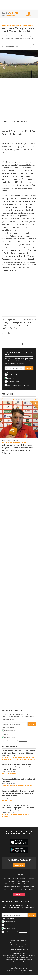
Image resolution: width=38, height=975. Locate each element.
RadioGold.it (24, 967)
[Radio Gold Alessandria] (10, 14)
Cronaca (4, 774)
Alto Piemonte (6, 759)
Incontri (9, 758)
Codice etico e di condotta (19, 945)
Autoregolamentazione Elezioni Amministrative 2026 (19, 956)
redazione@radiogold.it (26, 970)
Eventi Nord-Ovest (13, 382)
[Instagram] (21, 833)
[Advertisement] (19, 99)
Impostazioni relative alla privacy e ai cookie (19, 960)
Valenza (30, 25)
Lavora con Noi (29, 889)
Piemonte (15, 759)
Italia (10, 800)
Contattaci (19, 894)
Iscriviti (29, 368)
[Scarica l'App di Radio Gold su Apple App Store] (19, 842)
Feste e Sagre (10, 786)
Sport (9, 25)
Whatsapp (12, 881)
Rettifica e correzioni (19, 953)
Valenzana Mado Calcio (19, 25)
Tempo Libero (17, 758)
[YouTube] (16, 833)
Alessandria (12, 774)
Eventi (4, 758)
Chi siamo (7, 878)
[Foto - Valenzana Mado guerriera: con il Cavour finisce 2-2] (19, 64)
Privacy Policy (26, 385)
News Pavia (10, 378)
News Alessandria (12, 375)
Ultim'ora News (23, 881)
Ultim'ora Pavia (27, 884)
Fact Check (19, 951)
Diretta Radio (8, 889)
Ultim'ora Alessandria (12, 884)
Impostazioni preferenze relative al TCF (19, 958)
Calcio (4, 25)
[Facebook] (7, 833)
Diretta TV (18, 889)
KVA (24, 972)
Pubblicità (30, 878)
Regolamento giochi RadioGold (19, 949)
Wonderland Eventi (29, 758)
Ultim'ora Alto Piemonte (12, 887)
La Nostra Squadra (19, 878)
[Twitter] (12, 833)
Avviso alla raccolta (19, 962)
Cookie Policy (24, 941)
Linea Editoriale (19, 947)
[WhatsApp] (31, 833)
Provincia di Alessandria (27, 759)
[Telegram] (26, 833)
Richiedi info (19, 865)
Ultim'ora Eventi (28, 887)
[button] (36, 399)
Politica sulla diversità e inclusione (19, 943)
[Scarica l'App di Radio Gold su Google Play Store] (19, 850)
